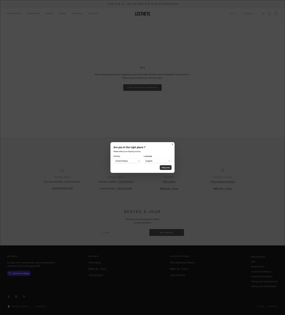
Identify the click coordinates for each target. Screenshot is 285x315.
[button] (127, 161)
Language (148, 156)
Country (116, 156)
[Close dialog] (172, 144)
